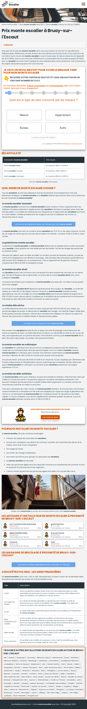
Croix (63, 664)
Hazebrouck (35, 664)
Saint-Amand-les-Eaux (53, 667)
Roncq (73, 671)
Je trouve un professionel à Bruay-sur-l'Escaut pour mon (43, 224)
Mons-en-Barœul (22, 664)
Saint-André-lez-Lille (11, 677)
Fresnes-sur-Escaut (39, 686)
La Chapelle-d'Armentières (56, 683)
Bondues (7, 680)
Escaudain (7, 683)
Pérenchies (25, 686)
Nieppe (75, 686)
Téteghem (60, 689)
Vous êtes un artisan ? (77, 143)
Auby (6, 689)
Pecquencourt (33, 696)
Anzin (43, 671)
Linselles (71, 683)
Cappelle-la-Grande (11, 686)
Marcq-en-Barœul (11, 661)
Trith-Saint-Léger (53, 693)
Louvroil (16, 693)
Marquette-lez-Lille (20, 680)
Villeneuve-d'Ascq (43, 658)
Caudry (17, 671)
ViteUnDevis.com (67, 143)
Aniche (63, 677)
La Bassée (7, 696)
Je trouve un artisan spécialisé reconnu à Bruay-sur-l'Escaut (44, 564)
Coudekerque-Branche (69, 661)
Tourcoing (30, 658)
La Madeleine (9, 664)
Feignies (34, 689)
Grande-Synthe (53, 664)
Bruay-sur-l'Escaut (51, 674)
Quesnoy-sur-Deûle (46, 689)
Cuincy (34, 693)
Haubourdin (8, 671)
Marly (63, 674)
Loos (43, 664)
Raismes (7, 674)
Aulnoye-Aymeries (37, 683)
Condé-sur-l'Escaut (58, 680)
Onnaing (24, 683)
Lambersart (43, 661)
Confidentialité (48, 143)
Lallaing (41, 693)
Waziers (58, 686)
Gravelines (70, 674)
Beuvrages (25, 693)
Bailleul (77, 667)
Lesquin (64, 693)
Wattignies (51, 671)
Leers (79, 680)
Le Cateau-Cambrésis (74, 689)
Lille (5, 658)
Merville (16, 683)
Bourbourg (8, 693)
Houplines (67, 686)
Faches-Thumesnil (29, 667)
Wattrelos (74, 658)
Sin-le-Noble (68, 667)
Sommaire (8, 45)
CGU (43, 143)
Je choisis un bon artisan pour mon (43, 323)
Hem (40, 667)
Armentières (53, 661)
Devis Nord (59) (32, 24)
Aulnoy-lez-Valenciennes (19, 689)
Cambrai (23, 661)
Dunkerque (21, 658)
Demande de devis (50, 417)
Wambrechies (43, 680)
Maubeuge (32, 661)
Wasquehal (8, 667)
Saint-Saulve (26, 677)
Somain (24, 674)
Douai (66, 658)
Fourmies (15, 674)
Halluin (76, 664)
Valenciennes (57, 658)
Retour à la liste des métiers (44, 137)
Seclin (40, 674)
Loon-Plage (73, 693)
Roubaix (11, 658)
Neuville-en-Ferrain (75, 677)
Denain (69, 664)
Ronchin (17, 667)
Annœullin (71, 680)
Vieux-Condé (38, 677)
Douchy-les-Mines (52, 677)
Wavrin (50, 686)
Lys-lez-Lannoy (63, 671)
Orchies (79, 683)
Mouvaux (35, 671)
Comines (32, 674)
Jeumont (32, 680)
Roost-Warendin (19, 696)
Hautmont (26, 671)
